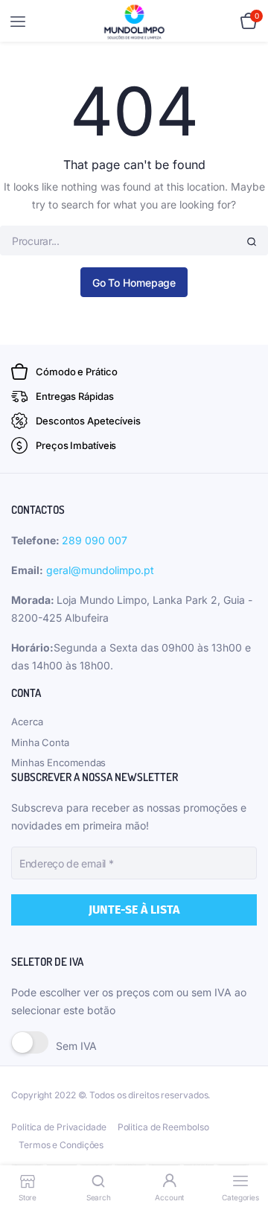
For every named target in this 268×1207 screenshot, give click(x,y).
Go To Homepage (134, 282)
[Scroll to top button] (244, 1147)
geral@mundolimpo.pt (100, 570)
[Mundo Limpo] (134, 22)
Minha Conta (40, 742)
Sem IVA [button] (76, 1045)
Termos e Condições (61, 1144)
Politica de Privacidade (58, 1127)
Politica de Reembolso (163, 1127)
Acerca (26, 721)
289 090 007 (94, 540)
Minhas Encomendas (58, 762)
